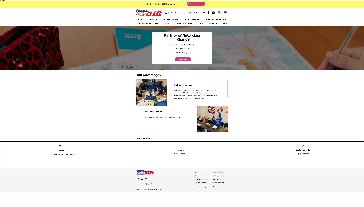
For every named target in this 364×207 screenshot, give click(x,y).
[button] (183, 59)
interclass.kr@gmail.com (146, 184)
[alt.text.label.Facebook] (138, 179)
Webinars (216, 187)
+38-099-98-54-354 (182, 49)
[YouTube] (213, 12)
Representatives (218, 173)
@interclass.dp (181, 53)
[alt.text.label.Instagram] (145, 179)
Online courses (218, 176)
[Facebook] (208, 12)
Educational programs (201, 187)
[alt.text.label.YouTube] (141, 179)
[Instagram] (204, 12)
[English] (225, 12)
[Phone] (165, 12)
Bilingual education (200, 182)
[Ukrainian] (219, 12)
